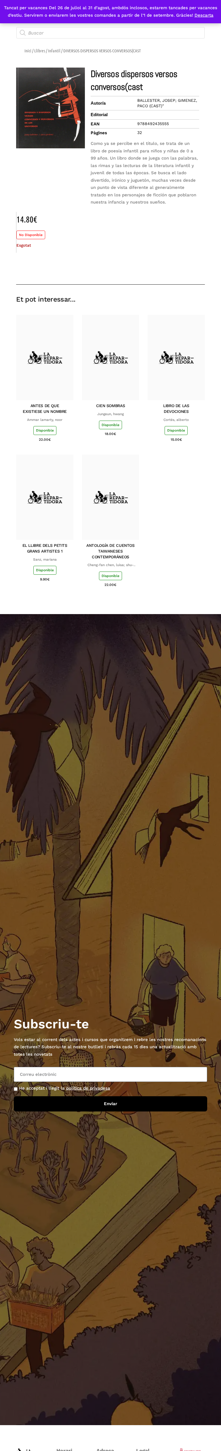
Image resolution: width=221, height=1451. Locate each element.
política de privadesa (88, 1088)
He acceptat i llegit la (64, 1088)
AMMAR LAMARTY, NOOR (44, 420)
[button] (159, 267)
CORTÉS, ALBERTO (176, 420)
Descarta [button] (204, 15)
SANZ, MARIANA (45, 559)
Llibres (39, 50)
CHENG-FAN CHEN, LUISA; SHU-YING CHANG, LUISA (110, 565)
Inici (27, 50)
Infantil (54, 50)
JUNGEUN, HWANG (110, 414)
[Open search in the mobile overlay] (110, 33)
